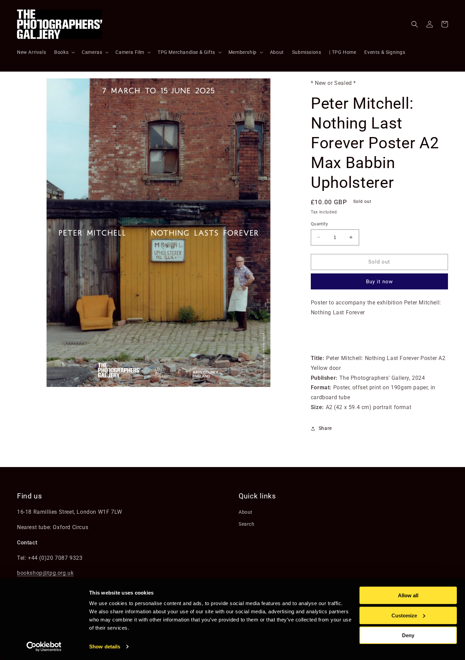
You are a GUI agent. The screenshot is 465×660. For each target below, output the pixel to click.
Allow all (408, 595)
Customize (404, 615)
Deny (408, 635)
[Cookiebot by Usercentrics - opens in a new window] (44, 647)
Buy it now (379, 282)
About (246, 512)
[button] (64, 52)
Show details (104, 646)
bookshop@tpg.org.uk (45, 573)
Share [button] (325, 428)
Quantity (319, 223)
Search (247, 524)
